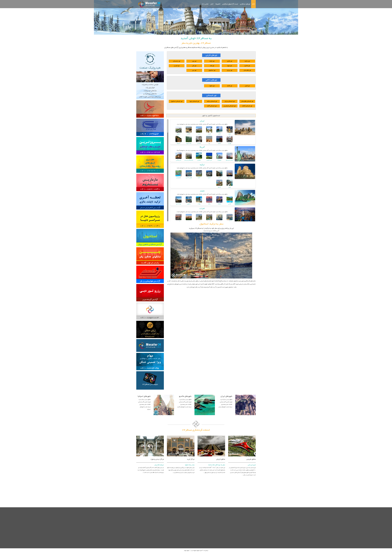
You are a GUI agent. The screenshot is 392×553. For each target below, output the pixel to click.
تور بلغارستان (247, 70)
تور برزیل (229, 70)
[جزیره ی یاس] (242, 435)
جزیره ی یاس (252, 464)
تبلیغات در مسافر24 (150, 384)
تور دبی (194, 70)
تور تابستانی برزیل (230, 101)
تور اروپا (229, 65)
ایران (202, 120)
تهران (229, 143)
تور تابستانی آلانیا (212, 106)
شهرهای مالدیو (185, 396)
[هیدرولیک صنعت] (150, 51)
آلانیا (219, 178)
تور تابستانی (211, 95)
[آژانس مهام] (150, 352)
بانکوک (219, 204)
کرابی (229, 204)
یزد (209, 143)
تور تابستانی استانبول (176, 101)
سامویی (189, 204)
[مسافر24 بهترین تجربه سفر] (148, 4)
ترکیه (202, 164)
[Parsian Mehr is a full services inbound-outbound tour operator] (150, 247)
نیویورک (219, 160)
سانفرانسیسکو (229, 160)
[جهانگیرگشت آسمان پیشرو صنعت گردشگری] (150, 210)
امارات (202, 208)
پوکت (199, 204)
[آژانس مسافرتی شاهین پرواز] (150, 228)
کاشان (188, 134)
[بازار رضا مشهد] (180, 435)
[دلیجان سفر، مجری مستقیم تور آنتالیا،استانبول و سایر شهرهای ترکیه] (150, 136)
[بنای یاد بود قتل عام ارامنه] (211, 435)
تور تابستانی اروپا (194, 101)
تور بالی (194, 65)
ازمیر (229, 187)
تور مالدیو (247, 65)
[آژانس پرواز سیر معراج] (150, 118)
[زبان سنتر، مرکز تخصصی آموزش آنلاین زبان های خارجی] (150, 320)
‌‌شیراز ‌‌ (209, 134)
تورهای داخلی (211, 80)
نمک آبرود (188, 143)
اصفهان (178, 134)
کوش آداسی (189, 178)
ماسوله (178, 143)
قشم (219, 143)
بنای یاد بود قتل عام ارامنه (216, 464)
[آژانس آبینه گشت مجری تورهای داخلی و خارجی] (150, 283)
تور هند (212, 65)
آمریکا (202, 147)
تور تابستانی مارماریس (230, 106)
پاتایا (209, 204)
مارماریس (178, 178)
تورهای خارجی (211, 55)
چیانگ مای (178, 204)
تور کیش (247, 85)
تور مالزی (229, 61)
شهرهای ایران (226, 396)
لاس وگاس (178, 160)
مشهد (229, 134)
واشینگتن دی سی (188, 160)
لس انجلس (209, 160)
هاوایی (199, 160)
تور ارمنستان (176, 61)
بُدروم (219, 187)
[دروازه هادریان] (150, 435)
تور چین (194, 61)
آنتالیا (209, 178)
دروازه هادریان (159, 464)
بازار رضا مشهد (189, 464)
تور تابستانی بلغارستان (247, 101)
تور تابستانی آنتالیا (247, 106)
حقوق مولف (186, 550)
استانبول (229, 178)
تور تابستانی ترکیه (212, 101)
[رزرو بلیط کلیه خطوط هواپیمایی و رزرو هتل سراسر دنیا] (150, 265)
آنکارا (199, 178)
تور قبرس (176, 65)
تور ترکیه (247, 61)
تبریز (199, 134)
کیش (219, 134)
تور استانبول (212, 70)
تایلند (202, 190)
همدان (199, 143)
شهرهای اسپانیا (144, 396)
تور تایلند (211, 61)
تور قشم (229, 85)
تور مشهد (212, 85)
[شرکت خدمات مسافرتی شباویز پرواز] (150, 173)
